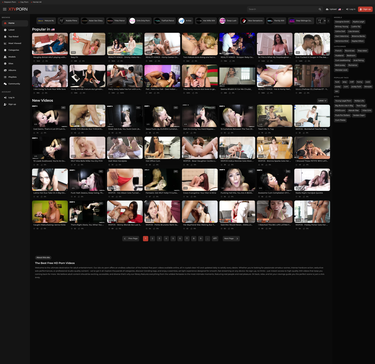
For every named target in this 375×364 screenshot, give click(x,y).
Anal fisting (359, 60)
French (338, 51)
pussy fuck (356, 87)
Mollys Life (359, 101)
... (207, 238)
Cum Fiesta (340, 120)
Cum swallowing (342, 60)
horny (359, 82)
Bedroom (351, 55)
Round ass (349, 51)
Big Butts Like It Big (344, 106)
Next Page (229, 238)
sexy (345, 82)
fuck (337, 82)
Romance (352, 65)
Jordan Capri (358, 115)
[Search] (320, 9)
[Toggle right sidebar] (330, 173)
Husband (339, 55)
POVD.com (340, 110)
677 (215, 238)
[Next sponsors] (328, 20)
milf (352, 82)
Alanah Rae (353, 110)
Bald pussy (340, 65)
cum (346, 87)
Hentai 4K (37, 2)
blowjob (368, 87)
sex (336, 91)
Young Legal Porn (343, 101)
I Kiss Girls (366, 110)
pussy (337, 87)
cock (368, 82)
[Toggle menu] (4, 9)
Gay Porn (24, 2)
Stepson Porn (10, 2)
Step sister (362, 51)
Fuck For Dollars (342, 115)
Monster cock (341, 70)
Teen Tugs (361, 106)
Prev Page (133, 238)
